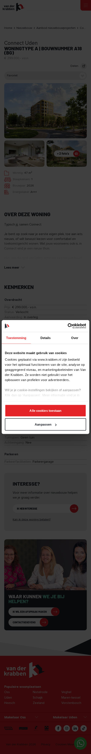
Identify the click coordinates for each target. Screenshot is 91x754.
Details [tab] (45, 337)
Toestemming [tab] (16, 337)
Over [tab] (74, 337)
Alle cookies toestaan (45, 410)
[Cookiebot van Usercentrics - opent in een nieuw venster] (67, 326)
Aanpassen (43, 424)
